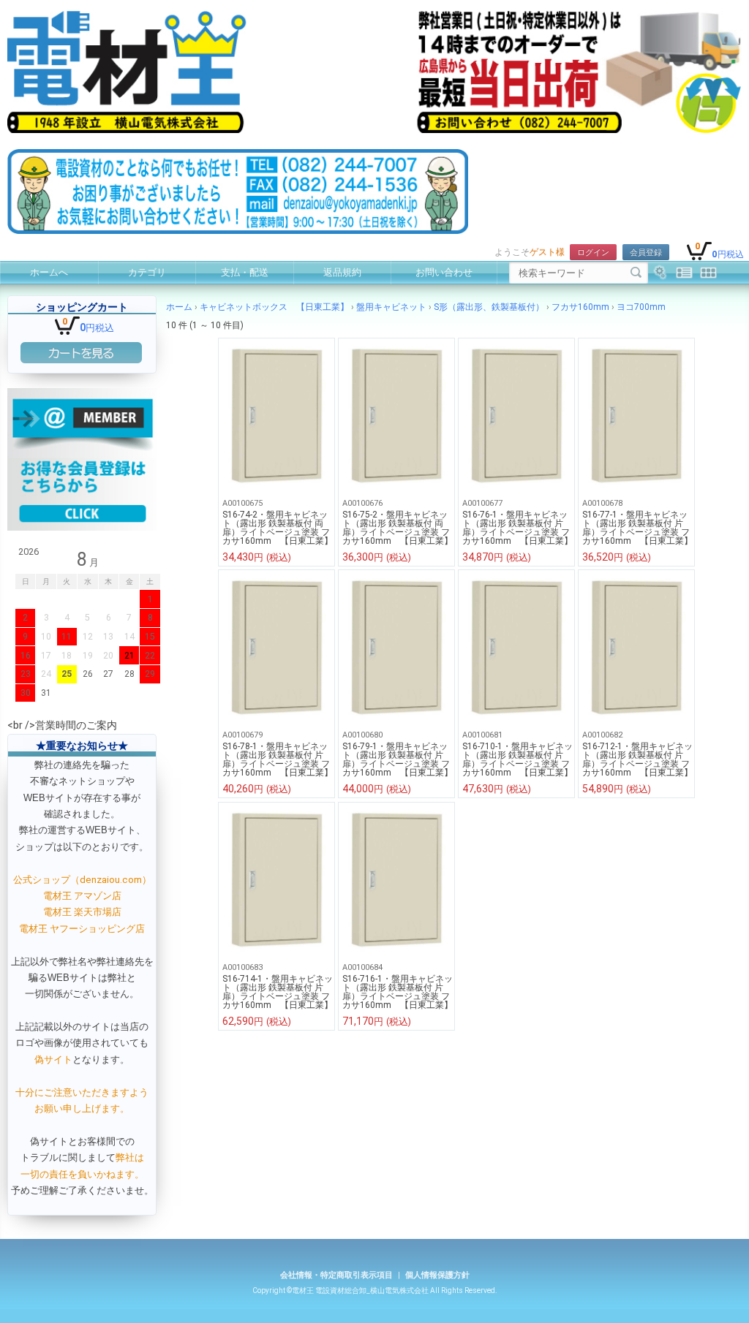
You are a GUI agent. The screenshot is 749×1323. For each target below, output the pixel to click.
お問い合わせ (444, 272)
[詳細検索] (660, 273)
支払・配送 (244, 272)
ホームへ (49, 272)
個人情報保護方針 (437, 1275)
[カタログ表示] (708, 273)
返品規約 (342, 272)
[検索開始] (636, 273)
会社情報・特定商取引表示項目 (336, 1275)
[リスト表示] (684, 273)
